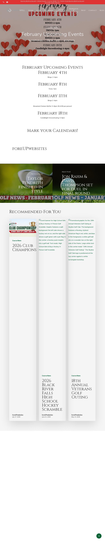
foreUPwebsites (37, 40)
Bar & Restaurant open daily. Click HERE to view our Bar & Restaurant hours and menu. (52, 2)
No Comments (69, 40)
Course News (52, 28)
